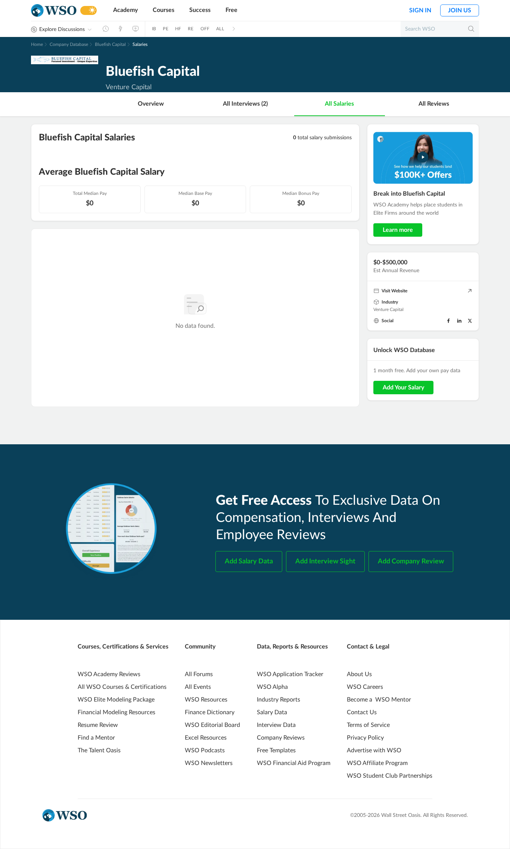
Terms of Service (368, 725)
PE (165, 29)
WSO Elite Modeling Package (116, 700)
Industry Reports (278, 700)
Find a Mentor (96, 738)
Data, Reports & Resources (292, 647)
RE (190, 29)
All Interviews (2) (245, 104)
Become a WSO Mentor (379, 700)
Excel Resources (206, 738)
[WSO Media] (135, 28)
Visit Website (394, 291)
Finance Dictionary (209, 712)
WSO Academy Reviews (109, 674)
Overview (151, 104)
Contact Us (362, 712)
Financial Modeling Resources (116, 712)
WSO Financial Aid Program (293, 763)
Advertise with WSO (374, 750)
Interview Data (276, 725)
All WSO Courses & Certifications (122, 687)
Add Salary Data (249, 561)
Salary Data (272, 712)
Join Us (459, 10)
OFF (205, 29)
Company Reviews (281, 738)
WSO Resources (206, 700)
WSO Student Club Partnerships (389, 776)
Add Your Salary (403, 388)
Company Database (69, 44)
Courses (163, 10)
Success (200, 10)
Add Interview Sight (325, 561)
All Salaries (339, 104)
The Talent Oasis (99, 750)
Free (231, 10)
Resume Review (98, 725)
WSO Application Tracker (290, 674)
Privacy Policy (365, 738)
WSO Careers (365, 687)
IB (154, 29)
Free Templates (276, 750)
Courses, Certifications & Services (123, 647)
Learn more (398, 230)
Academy (125, 10)
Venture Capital (388, 309)
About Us (359, 674)
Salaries (140, 44)
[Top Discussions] (120, 28)
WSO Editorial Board (212, 725)
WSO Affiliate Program (377, 763)
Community (200, 647)
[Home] (54, 10)
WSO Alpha (272, 687)
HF (178, 29)
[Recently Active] (105, 28)
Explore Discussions (62, 29)
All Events (198, 687)
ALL (220, 29)
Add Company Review (411, 561)
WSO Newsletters (209, 763)
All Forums (199, 674)
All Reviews (434, 104)
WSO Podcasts (205, 750)
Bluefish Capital (110, 44)
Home (37, 44)
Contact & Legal (368, 647)
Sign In (420, 10)
